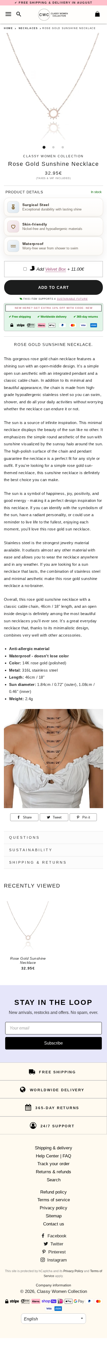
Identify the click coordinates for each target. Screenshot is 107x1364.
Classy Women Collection (62, 1291)
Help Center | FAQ (53, 1156)
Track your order (53, 1163)
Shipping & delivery (53, 1147)
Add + (59, 269)
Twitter (56, 1244)
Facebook (56, 1235)
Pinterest (56, 1252)
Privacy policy (53, 1207)
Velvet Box (55, 269)
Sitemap (54, 1215)
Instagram (56, 1260)
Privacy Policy (73, 1271)
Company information (53, 1285)
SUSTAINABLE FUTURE (72, 299)
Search (54, 1179)
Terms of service (53, 1199)
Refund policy (53, 1192)
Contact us (53, 1224)
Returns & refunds (53, 1171)
